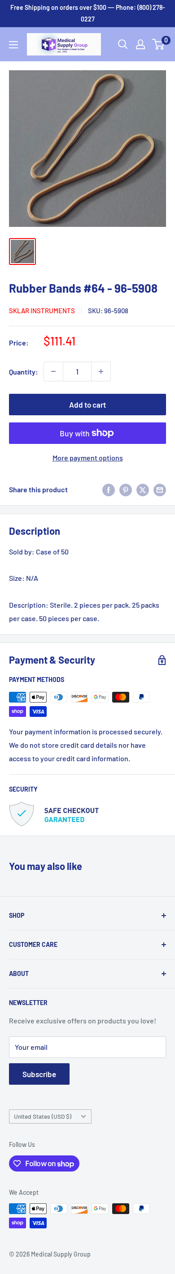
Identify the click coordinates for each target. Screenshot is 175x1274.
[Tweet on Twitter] (142, 489)
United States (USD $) (42, 1116)
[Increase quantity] (101, 371)
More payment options (87, 457)
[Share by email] (159, 489)
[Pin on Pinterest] (125, 489)
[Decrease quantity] (53, 371)
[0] (158, 44)
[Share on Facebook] (108, 489)
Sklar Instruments (42, 311)
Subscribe (39, 1073)
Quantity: (23, 371)
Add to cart (87, 404)
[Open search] (123, 44)
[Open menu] (13, 44)
